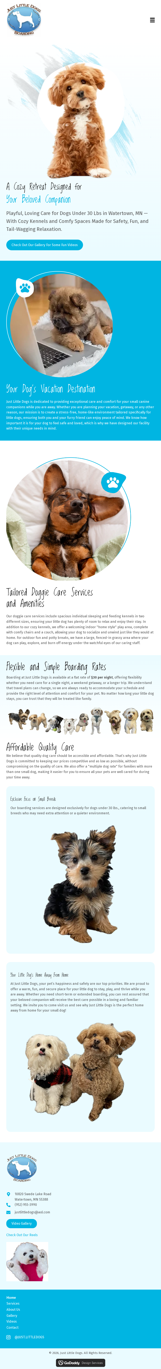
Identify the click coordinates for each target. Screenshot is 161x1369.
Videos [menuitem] (11, 1321)
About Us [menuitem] (13, 1310)
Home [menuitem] (11, 1298)
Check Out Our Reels (22, 1235)
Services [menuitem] (12, 1303)
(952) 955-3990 (26, 1205)
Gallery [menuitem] (11, 1315)
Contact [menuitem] (12, 1328)
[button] (21, 1223)
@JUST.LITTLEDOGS (29, 1337)
